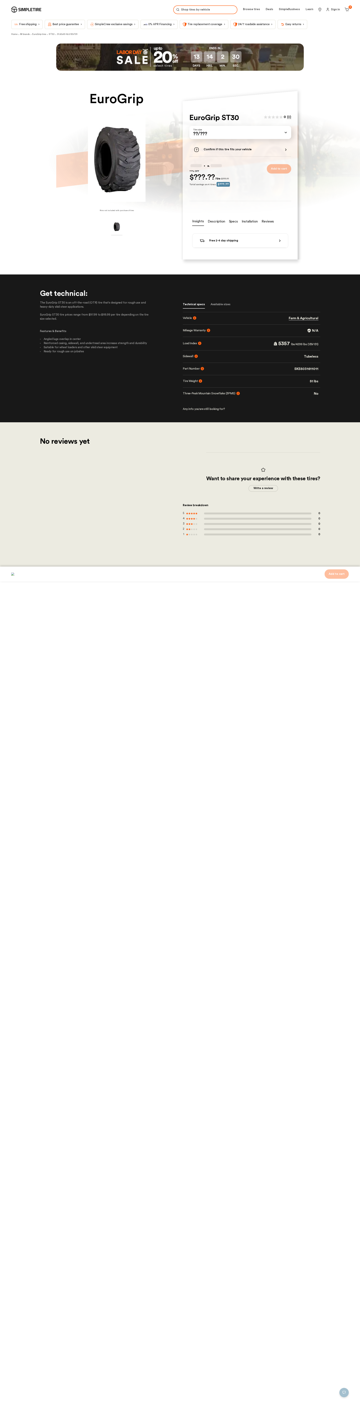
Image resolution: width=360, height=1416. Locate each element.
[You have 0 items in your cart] (346, 10)
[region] (68, 1391)
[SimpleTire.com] (26, 10)
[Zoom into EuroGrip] (117, 159)
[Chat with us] (344, 1392)
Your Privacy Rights (25, 1407)
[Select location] (320, 10)
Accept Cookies (116, 1407)
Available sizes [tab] (220, 300)
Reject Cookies (89, 1407)
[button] (240, 132)
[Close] (128, 1372)
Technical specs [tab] (194, 300)
